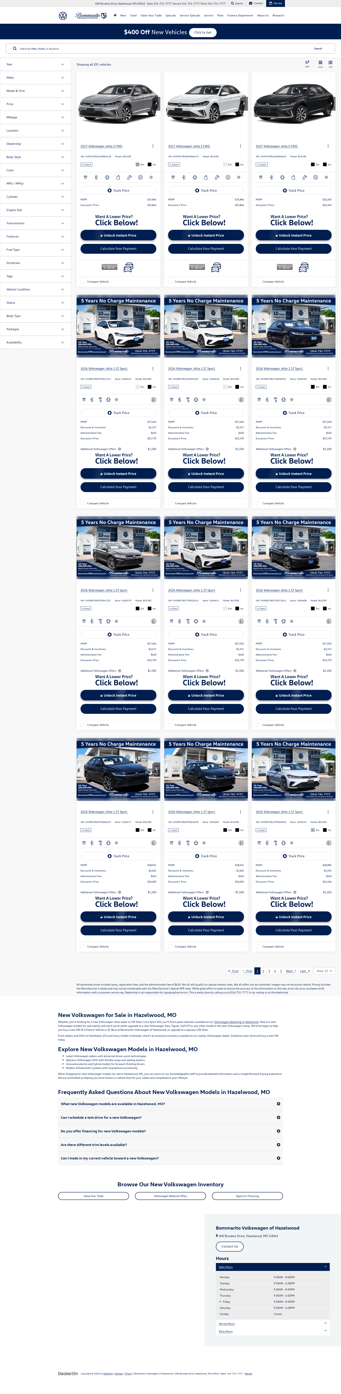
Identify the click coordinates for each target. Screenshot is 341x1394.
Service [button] (208, 15)
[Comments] (153, 399)
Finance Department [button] (240, 15)
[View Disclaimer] (151, 177)
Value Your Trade (151, 15)
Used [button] (133, 15)
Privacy (128, 1373)
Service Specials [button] (190, 15)
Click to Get (203, 32)
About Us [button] (263, 15)
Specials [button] (171, 15)
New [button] (123, 15)
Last (304, 971)
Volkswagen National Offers (170, 1196)
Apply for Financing (247, 1196)
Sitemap (119, 1373)
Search (318, 48)
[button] (156, 104)
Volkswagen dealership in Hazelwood (236, 1022)
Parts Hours (226, 1331)
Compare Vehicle (98, 282)
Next (290, 971)
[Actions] (152, 146)
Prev (248, 971)
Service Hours (227, 1323)
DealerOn (108, 1373)
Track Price (121, 190)
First (234, 971)
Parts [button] (220, 15)
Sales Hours (226, 1267)
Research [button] (278, 15)
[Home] (115, 15)
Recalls (248, 1373)
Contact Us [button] (229, 1246)
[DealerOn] (68, 1373)
